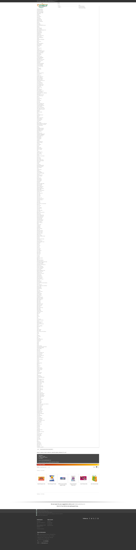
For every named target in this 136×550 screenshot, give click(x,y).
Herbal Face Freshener (40, 273)
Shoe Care (38, 414)
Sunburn (38, 162)
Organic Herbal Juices (40, 394)
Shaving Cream (39, 275)
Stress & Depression (40, 186)
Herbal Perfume (39, 293)
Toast (38, 378)
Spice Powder (39, 329)
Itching (38, 163)
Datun (38, 223)
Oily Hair (38, 283)
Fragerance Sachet (40, 297)
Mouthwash (38, 227)
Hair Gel (38, 289)
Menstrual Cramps (40, 79)
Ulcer (38, 47)
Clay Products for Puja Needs (41, 203)
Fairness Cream (39, 235)
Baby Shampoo (39, 305)
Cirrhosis (38, 143)
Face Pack (38, 245)
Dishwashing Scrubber (40, 347)
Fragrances (38, 292)
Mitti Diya (38, 204)
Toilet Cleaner (39, 417)
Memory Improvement (40, 188)
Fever (38, 67)
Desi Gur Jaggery (39, 325)
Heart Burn (38, 23)
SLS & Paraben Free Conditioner (42, 285)
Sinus (38, 168)
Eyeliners (38, 316)
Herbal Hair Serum (40, 291)
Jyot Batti (38, 428)
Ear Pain (38, 145)
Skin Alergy (38, 161)
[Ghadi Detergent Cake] (41, 478)
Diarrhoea (38, 17)
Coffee (38, 358)
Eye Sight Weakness (40, 104)
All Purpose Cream (40, 231)
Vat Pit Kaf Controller (40, 11)
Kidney (38, 146)
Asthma (38, 170)
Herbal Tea (38, 350)
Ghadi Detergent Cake (41, 483)
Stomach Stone (39, 191)
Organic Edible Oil (39, 408)
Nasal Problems (39, 167)
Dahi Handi (38, 202)
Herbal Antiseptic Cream (40, 241)
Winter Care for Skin (40, 271)
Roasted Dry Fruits (40, 339)
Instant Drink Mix (39, 433)
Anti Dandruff (39, 100)
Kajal (37, 315)
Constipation (39, 13)
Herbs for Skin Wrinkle (40, 160)
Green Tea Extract (40, 353)
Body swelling (39, 122)
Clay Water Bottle (39, 210)
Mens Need (38, 312)
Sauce (38, 332)
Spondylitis (38, 62)
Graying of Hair (39, 98)
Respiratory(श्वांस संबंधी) (40, 165)
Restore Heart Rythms (40, 35)
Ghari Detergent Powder (52, 483)
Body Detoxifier (39, 44)
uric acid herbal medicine (41, 109)
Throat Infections (39, 119)
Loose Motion (39, 16)
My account (50, 519)
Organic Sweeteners (40, 399)
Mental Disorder (39, 185)
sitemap (58, 3)
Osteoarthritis (39, 53)
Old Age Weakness (40, 135)
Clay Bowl (38, 200)
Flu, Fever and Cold (40, 66)
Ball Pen (38, 441)
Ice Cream (38, 436)
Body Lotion (39, 253)
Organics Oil (39, 391)
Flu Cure (38, 74)
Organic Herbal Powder (40, 396)
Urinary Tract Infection (40, 107)
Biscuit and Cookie (40, 359)
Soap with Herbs (39, 218)
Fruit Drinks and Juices (40, 431)
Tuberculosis (39, 171)
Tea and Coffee (39, 348)
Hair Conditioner (39, 284)
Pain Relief (38, 438)
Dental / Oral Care (39, 222)
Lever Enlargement (40, 141)
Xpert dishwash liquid (94, 483)
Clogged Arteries (39, 32)
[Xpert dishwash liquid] (94, 478)
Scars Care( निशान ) (40, 268)
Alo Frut (38, 432)
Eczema (38, 156)
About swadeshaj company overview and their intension (41, 526)
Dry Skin (38, 244)
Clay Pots (38, 192)
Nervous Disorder (39, 184)
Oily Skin (38, 243)
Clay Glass (38, 201)
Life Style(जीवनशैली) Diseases (41, 25)
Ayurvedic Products (82, 6)
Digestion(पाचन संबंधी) (40, 12)
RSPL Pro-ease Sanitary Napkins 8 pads (62, 484)
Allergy (38, 126)
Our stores (38, 521)
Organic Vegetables (40, 409)
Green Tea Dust (39, 354)
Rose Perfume (39, 294)
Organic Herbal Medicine (40, 395)
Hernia (38, 96)
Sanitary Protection (40, 311)
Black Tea (38, 349)
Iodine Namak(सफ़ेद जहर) (40, 377)
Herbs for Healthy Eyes (40, 103)
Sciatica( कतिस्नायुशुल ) (40, 57)
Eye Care (38, 101)
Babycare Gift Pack (40, 307)
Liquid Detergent (39, 415)
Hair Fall (38, 99)
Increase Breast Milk (40, 85)
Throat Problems (39, 118)
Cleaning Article (39, 410)
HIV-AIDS (38, 46)
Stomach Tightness (40, 21)
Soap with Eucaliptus (40, 219)
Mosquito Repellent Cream (41, 270)
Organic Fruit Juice (40, 392)
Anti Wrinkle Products (40, 260)
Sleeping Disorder (39, 187)
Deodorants (38, 296)
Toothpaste (38, 226)
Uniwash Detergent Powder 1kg (73, 484)
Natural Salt (39, 375)
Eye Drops (38, 102)
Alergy (38, 42)
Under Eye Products (40, 263)
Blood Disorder (39, 131)
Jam (37, 334)
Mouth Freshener (39, 228)
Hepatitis (38, 140)
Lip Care (38, 255)
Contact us (56, 0)
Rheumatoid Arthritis (40, 52)
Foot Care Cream (39, 240)
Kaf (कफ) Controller (40, 10)
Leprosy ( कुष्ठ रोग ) (40, 152)
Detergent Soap (39, 412)
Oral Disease (39, 177)
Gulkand (38, 335)
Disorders (38, 127)
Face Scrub (38, 248)
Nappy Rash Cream (40, 303)
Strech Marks (39, 86)
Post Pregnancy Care (40, 84)
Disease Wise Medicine (40, 190)
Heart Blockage (39, 31)
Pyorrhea (38, 182)
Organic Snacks (39, 406)
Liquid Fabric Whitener (40, 413)
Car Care (38, 416)
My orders (49, 521)
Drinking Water (39, 435)
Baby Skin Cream (39, 304)
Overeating (38, 24)
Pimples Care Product (40, 267)
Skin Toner (38, 254)
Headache (38, 110)
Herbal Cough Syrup (40, 76)
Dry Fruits (38, 338)
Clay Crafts (38, 211)
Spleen (38, 116)
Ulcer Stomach (39, 48)
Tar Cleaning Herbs (40, 125)
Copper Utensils (39, 372)
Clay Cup (38, 206)
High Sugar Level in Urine (41, 108)
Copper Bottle (39, 373)
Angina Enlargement (40, 37)
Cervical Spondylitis (40, 64)
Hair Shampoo (39, 281)
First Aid (38, 437)
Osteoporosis (39, 61)
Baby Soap (38, 306)
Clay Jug (38, 209)
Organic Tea (39, 387)
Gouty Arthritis (39, 54)
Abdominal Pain (39, 19)
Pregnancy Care (39, 87)
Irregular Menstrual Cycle (41, 80)
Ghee (38, 327)
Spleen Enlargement (40, 117)
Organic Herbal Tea (40, 389)
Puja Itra (38, 427)
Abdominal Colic (39, 20)
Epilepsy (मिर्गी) (39, 189)
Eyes (38, 314)
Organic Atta (39, 398)
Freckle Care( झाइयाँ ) (40, 266)
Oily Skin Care (39, 265)
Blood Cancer (39, 41)
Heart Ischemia (39, 36)
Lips (37, 317)
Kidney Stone (39, 147)
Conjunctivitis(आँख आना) (40, 105)
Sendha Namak (39, 376)
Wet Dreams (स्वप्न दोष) (40, 94)
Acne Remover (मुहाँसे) (40, 262)
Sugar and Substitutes (40, 323)
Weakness (38, 115)
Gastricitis (38, 15)
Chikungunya (39, 68)
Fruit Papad (38, 336)
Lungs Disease (39, 169)
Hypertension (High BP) (40, 39)
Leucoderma (39, 164)
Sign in (55, 1)
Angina (38, 38)
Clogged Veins (39, 34)
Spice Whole (39, 330)
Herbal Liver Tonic (39, 142)
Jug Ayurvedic (39, 443)
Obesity (38, 26)
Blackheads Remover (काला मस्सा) (42, 261)
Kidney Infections (39, 148)
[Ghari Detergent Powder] (52, 478)
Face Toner (38, 251)
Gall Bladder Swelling (40, 129)
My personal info (50, 525)
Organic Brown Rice (40, 385)
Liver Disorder (39, 138)
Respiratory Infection (40, 166)
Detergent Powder (39, 411)
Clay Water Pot (39, 208)
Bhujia (38, 364)
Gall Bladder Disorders (40, 128)
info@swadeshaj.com (79, 504)
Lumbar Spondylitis (40, 65)
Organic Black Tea (40, 388)
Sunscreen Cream (39, 233)
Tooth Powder (39, 224)
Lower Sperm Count (40, 95)
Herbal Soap (39, 214)
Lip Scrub (38, 256)
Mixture (38, 366)
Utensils (38, 371)
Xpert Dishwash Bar (83, 483)
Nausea (38, 22)
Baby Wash (38, 308)
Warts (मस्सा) (39, 157)
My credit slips (50, 522)
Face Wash (38, 242)
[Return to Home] (38, 449)
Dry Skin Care (39, 269)
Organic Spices (39, 380)
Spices (38, 328)
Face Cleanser (39, 250)
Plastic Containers (40, 368)
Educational (39, 439)
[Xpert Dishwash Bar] (83, 478)
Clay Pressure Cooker (40, 198)
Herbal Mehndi (39, 287)
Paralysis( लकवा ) (39, 56)
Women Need (39, 310)
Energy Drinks (39, 434)
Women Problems (39, 77)
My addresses (50, 524)
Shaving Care (39, 274)
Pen (37, 440)
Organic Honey (39, 401)
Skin (37, 150)
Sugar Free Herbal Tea (40, 355)
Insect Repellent (39, 419)
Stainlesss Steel (39, 369)
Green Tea (38, 351)
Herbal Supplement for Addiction (42, 123)
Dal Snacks (38, 365)
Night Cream (39, 234)
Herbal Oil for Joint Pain (40, 59)
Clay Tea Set (39, 205)
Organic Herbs (39, 397)
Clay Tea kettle (39, 207)
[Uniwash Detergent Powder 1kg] (73, 478)
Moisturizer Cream (40, 232)
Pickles (38, 333)
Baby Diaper (39, 309)
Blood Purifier (39, 136)
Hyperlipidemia (39, 137)
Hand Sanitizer (39, 421)
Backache (38, 55)
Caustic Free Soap (40, 220)
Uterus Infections (39, 89)
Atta (37, 374)
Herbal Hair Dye (39, 288)
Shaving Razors (39, 276)
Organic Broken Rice (40, 386)
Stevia (38, 324)
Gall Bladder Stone (40, 130)
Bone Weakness (39, 58)
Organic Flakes (39, 407)
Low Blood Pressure (40, 114)
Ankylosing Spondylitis (40, 63)
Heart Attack (39, 33)
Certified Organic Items (40, 379)
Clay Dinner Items (39, 199)
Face (37, 318)
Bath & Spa (38, 213)
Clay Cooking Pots (40, 193)
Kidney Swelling (39, 149)
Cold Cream (39, 239)
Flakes (38, 343)
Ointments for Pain (40, 60)
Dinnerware (38, 442)
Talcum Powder (39, 221)
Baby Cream (39, 302)
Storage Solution (39, 367)
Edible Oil (38, 326)
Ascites (38, 121)
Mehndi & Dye (39, 286)
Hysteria (38, 88)
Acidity (38, 14)
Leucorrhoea (39, 81)
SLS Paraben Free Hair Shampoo (42, 282)
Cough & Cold (39, 75)
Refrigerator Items (39, 429)
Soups (38, 344)
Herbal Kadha (39, 356)
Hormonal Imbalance (40, 43)
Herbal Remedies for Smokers (41, 124)
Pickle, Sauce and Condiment (41, 331)
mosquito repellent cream (41, 420)
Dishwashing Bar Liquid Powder (42, 346)
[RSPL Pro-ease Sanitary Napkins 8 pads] (62, 478)
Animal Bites (39, 120)
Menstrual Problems (40, 78)
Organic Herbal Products (40, 393)
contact (58, 2)
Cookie (38, 360)
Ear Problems (39, 144)
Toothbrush (38, 225)
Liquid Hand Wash (39, 418)
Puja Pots (38, 426)
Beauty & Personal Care (40, 212)
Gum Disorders (39, 180)
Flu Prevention (39, 73)
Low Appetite (39, 18)
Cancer (38, 40)
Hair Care (38, 97)
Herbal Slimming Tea (40, 357)
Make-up (38, 313)
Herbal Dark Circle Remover (41, 264)
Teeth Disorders (39, 179)
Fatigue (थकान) (39, 45)
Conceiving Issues (40, 83)
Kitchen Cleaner (39, 345)
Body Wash (38, 252)
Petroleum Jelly (39, 272)
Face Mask (38, 249)
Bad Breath (38, 181)
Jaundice (38, 139)
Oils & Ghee (39, 390)
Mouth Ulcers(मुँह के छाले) (40, 183)
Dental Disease (39, 178)
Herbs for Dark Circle (40, 159)
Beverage (38, 430)
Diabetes (38, 27)
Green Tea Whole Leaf (40, 352)
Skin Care (38, 229)
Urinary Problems (39, 106)
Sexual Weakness (39, 82)
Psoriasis (38, 151)
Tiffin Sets (38, 370)
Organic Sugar (39, 400)
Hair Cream (38, 290)
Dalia (37, 337)
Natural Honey (39, 322)
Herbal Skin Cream (40, 230)
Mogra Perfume (39, 295)
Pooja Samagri (39, 422)
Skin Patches (39, 158)
